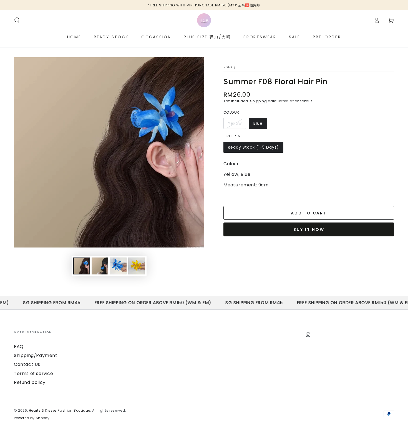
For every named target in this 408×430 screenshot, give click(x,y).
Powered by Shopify (32, 418)
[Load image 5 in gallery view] (136, 266)
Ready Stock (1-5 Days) (253, 148)
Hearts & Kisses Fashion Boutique (59, 410)
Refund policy (30, 382)
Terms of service (33, 373)
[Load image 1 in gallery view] (81, 266)
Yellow (237, 125)
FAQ (19, 346)
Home (228, 67)
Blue (260, 125)
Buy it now (308, 229)
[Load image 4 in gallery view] (118, 266)
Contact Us (27, 364)
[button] (17, 20)
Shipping (258, 101)
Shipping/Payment (35, 355)
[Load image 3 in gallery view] (100, 266)
